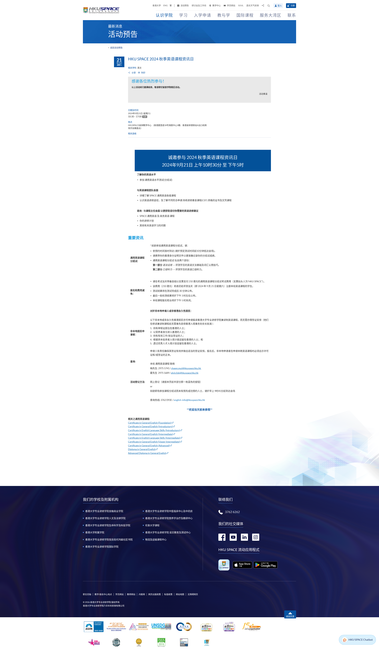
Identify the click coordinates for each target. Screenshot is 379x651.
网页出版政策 (154, 594)
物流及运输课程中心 (156, 539)
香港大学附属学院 (94, 532)
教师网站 (131, 594)
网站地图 (180, 594)
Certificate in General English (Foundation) (149, 422)
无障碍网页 (193, 594)
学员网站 (231, 5)
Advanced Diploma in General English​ (147, 453)
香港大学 (156, 5)
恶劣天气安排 (252, 5)
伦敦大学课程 (152, 525)
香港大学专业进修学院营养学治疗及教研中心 (169, 518)
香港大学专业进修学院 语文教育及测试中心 (168, 532)
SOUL (240, 5)
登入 (280, 5)
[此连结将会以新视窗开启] (242, 564)
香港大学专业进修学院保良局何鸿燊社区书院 (109, 539)
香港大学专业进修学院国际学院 (101, 546)
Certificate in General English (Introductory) (150, 426)
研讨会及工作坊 (199, 5)
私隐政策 (168, 594)
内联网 (142, 594)
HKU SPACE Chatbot (361, 639)
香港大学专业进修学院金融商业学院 (104, 511)
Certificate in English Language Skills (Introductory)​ (154, 430)
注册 (293, 5)
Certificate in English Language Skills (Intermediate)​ (154, 438)
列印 (143, 72)
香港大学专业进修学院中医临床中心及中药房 (169, 511)
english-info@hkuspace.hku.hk (189, 400)
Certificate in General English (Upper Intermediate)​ (154, 441)
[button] (268, 5)
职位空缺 (87, 594)
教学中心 (216, 5)
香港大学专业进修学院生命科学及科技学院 (107, 525)
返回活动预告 (116, 47)
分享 (133, 72)
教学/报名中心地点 (103, 594)
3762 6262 (232, 512)
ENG (165, 5)
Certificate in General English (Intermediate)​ (150, 434)
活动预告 (184, 5)
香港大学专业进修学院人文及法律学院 (105, 518)
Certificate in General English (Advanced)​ (149, 445)
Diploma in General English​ (142, 449)
